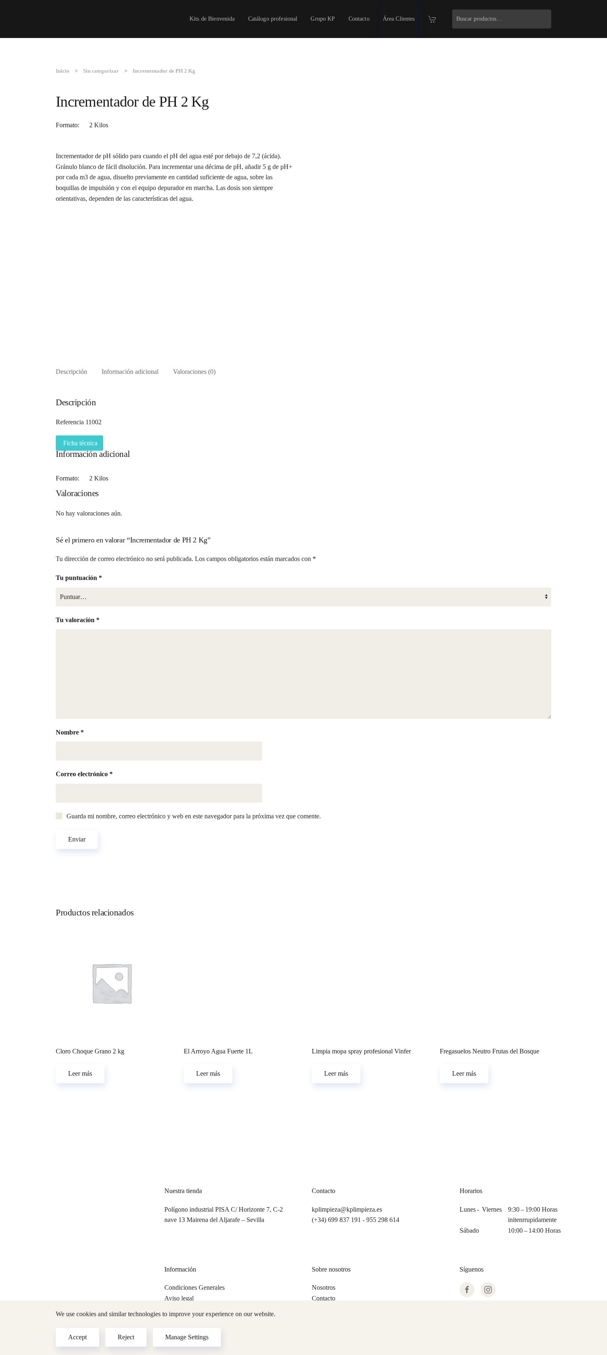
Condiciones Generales (194, 1287)
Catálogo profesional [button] (273, 19)
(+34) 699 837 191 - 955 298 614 (355, 1219)
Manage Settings (187, 1337)
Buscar (543, 19)
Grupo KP (323, 19)
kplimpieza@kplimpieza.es (347, 1209)
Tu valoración (78, 619)
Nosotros (323, 1287)
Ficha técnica (79, 443)
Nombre (70, 732)
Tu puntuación (79, 577)
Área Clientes (399, 19)
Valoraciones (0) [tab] (194, 371)
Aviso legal (179, 1298)
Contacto (359, 19)
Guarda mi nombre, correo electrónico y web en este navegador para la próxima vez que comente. (193, 816)
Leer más (80, 1073)
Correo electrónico (84, 773)
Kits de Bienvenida (212, 19)
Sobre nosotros (331, 1269)
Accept (77, 1337)
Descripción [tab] (71, 371)
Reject (126, 1337)
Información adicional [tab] (130, 371)
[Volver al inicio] (82, 19)
